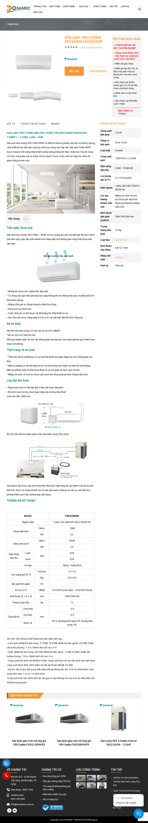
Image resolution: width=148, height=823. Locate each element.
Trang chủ (40, 6)
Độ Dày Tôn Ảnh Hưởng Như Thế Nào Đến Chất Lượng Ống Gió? (126, 781)
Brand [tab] (55, 123)
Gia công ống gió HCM (54, 776)
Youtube (15, 810)
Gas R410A (120, 240)
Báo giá (38, 12)
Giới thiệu (54, 6)
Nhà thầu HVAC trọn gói (54, 794)
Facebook (9, 810)
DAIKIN (119, 257)
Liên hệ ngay (97, 71)
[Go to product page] (29, 718)
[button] (139, 9)
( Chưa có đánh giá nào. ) (91, 47)
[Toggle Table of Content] (24, 219)
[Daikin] (71, 59)
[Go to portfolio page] (81, 778)
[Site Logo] (18, 9)
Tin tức (113, 6)
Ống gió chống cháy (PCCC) (57, 781)
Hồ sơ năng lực (50, 799)
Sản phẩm (68, 6)
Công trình (100, 6)
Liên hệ (125, 6)
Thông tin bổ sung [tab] (33, 123)
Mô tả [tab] (11, 123)
